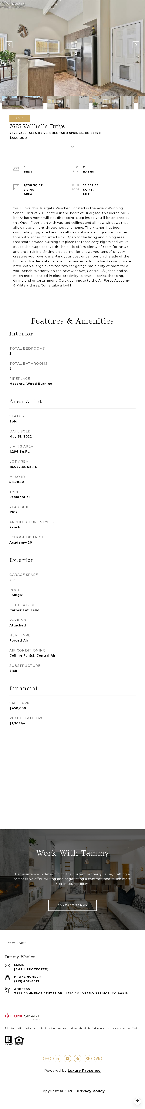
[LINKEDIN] (57, 1058)
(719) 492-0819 (26, 981)
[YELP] (77, 1058)
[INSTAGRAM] (47, 1058)
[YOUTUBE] (67, 1058)
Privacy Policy (91, 1091)
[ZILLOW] (98, 1058)
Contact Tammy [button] (72, 905)
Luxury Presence (84, 1071)
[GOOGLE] (88, 1058)
